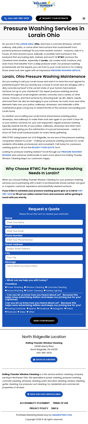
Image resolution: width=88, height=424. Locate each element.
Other (31, 311)
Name (9, 218)
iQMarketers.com (62, 414)
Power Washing (15, 287)
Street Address (14, 244)
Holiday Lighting (54, 290)
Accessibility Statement (35, 403)
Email (8, 227)
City (8, 253)
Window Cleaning (35, 287)
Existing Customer (16, 308)
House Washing (15, 290)
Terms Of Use (60, 403)
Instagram (58, 308)
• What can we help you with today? (26, 280)
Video (23, 311)
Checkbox (11, 284)
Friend (69, 308)
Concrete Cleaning (57, 287)
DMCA (54, 408)
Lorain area (26, 43)
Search (32, 308)
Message (10, 262)
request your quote (43, 147)
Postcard (11, 311)
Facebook (44, 308)
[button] (84, 18)
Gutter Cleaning (34, 290)
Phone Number (14, 235)
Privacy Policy (39, 408)
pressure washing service (65, 70)
